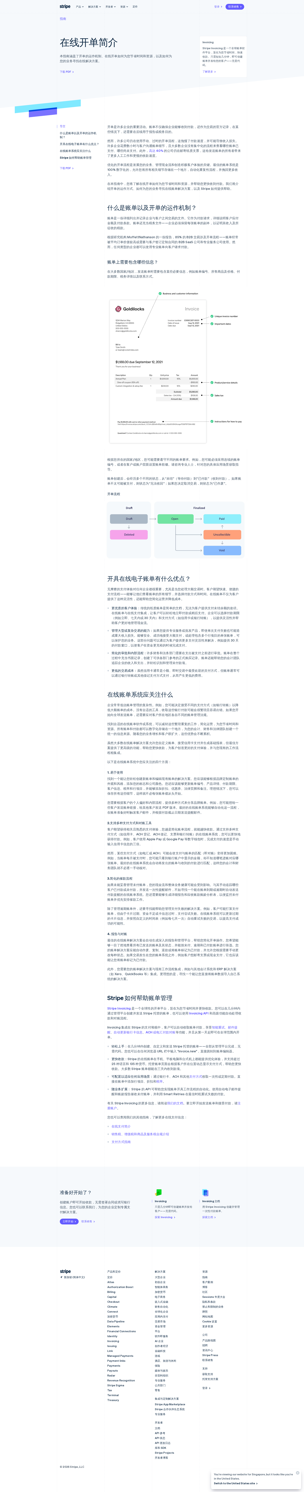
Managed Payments (120, 1356)
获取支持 (207, 1374)
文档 (157, 1428)
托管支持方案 (210, 1379)
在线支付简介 (121, 1126)
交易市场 (160, 1321)
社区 (205, 1292)
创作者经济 (161, 1346)
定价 (135, 6)
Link (110, 1351)
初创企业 (160, 1282)
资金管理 (160, 1326)
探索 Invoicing (163, 1217)
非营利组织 (161, 1375)
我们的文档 (175, 1103)
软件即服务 (161, 1336)
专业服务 (160, 1380)
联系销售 (233, 6)
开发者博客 (161, 1457)
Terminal (113, 1395)
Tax (109, 1390)
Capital (111, 1297)
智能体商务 (161, 1287)
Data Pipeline (116, 1321)
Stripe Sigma (115, 1385)
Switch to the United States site (234, 1483)
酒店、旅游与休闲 (165, 1360)
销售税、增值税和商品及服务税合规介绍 (140, 1134)
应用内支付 (161, 1316)
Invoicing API (199, 1013)
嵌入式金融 (161, 1301)
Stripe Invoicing (119, 1008)
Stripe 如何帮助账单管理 (75, 157)
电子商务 (160, 1297)
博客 (205, 1287)
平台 (157, 1331)
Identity (112, 1336)
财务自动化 (161, 1306)
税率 (159, 1081)
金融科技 (160, 1351)
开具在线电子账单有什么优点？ (79, 144)
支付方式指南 (121, 1142)
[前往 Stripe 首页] (64, 1271)
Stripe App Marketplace (170, 1404)
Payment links (116, 1360)
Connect (112, 1311)
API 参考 (160, 1433)
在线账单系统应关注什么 (75, 151)
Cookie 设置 (209, 1321)
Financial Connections (121, 1331)
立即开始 (68, 1221)
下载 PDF (65, 71)
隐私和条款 (209, 1301)
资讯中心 (207, 1350)
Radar (111, 1375)
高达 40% (156, 151)
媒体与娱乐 (161, 1370)
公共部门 (160, 1385)
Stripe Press (210, 1355)
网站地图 (207, 1316)
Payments (114, 1365)
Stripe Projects (164, 1452)
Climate (112, 1306)
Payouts (112, 1370)
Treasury (113, 1400)
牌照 (205, 1311)
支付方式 (195, 1076)
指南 (63, 19)
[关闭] (297, 1473)
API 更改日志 (163, 1443)
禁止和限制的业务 (213, 1306)
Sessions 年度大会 (213, 1297)
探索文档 (207, 1217)
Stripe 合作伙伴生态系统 (170, 1409)
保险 (157, 1365)
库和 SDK (160, 1448)
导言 (62, 126)
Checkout (113, 1301)
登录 (217, 6)
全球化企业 (161, 1311)
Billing (111, 1292)
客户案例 (207, 1282)
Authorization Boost (120, 1287)
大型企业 (160, 1277)
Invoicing (113, 1341)
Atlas (110, 1282)
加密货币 (112, 1316)
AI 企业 (159, 1341)
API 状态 (160, 1438)
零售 (157, 1390)
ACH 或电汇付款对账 (160, 1032)
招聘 (205, 1345)
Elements (113, 1326)
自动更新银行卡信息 (128, 1032)
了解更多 (207, 71)
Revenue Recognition (121, 1380)
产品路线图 (209, 1340)
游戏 (157, 1356)
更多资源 (207, 1326)
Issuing (112, 1346)
